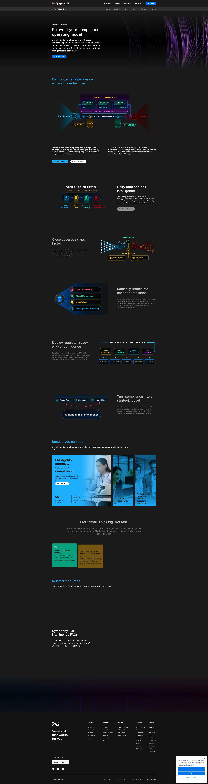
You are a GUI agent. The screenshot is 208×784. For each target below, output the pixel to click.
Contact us (152, 751)
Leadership (152, 746)
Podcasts (138, 740)
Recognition (152, 740)
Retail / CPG (91, 727)
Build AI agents (122, 732)
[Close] (204, 758)
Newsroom (152, 732)
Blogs (137, 730)
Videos (138, 743)
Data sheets (139, 735)
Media (89, 738)
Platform (120, 722)
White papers (140, 748)
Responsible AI (122, 735)
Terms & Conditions (136, 779)
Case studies (139, 732)
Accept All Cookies (191, 769)
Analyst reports (140, 727)
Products (90, 722)
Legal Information (151, 779)
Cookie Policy (191, 765)
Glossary (138, 738)
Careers (151, 748)
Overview (105, 727)
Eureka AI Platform (123, 727)
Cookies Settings (191, 777)
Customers (152, 738)
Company (152, 722)
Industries (106, 722)
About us (151, 727)
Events (151, 735)
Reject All (191, 773)
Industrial (90, 732)
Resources (139, 722)
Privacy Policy (107, 779)
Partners (151, 743)
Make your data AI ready (124, 730)
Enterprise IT (91, 735)
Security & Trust (121, 779)
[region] (191, 769)
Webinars (138, 746)
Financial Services (93, 730)
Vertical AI (152, 730)
